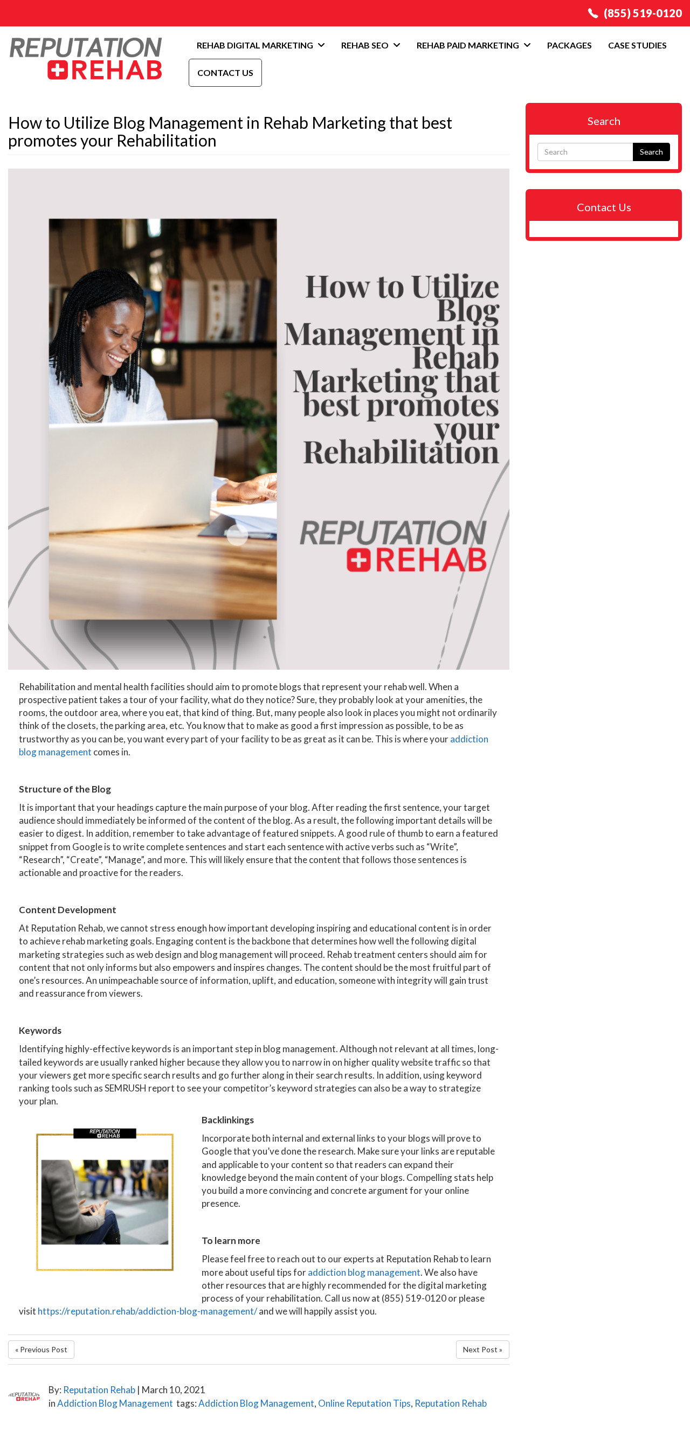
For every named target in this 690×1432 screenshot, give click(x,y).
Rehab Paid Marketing (469, 45)
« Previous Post (41, 1349)
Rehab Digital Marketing (256, 45)
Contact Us (225, 72)
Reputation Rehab (99, 1389)
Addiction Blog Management (115, 1403)
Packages (569, 45)
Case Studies (637, 45)
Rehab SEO (365, 45)
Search (651, 151)
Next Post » (482, 1349)
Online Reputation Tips (364, 1403)
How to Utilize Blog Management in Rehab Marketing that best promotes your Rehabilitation (230, 131)
